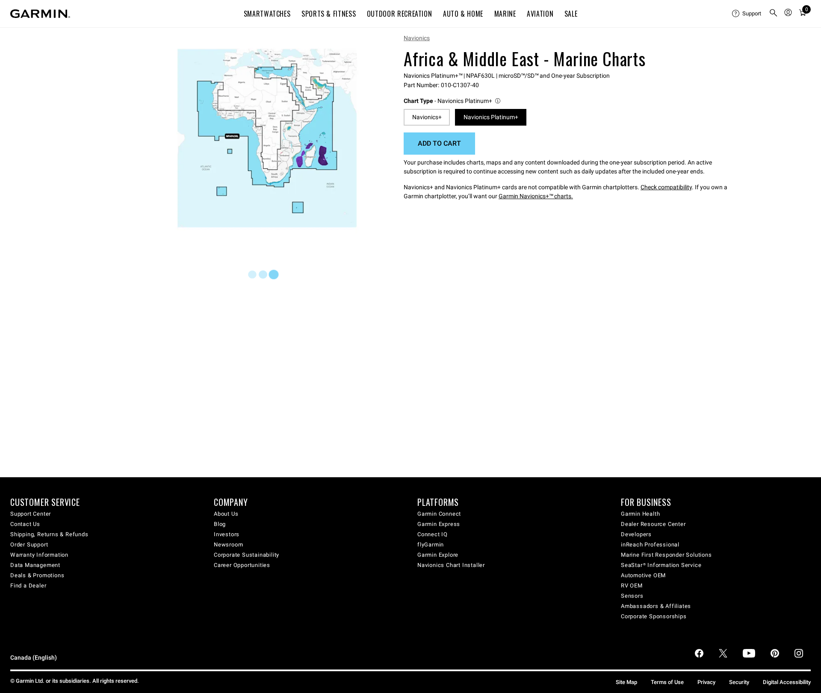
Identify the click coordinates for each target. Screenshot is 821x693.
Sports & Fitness (328, 14)
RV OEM (632, 585)
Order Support (29, 544)
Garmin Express (438, 524)
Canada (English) (33, 657)
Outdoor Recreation (399, 14)
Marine (505, 14)
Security (739, 682)
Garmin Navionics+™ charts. (536, 196)
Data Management (35, 565)
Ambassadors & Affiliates (656, 606)
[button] (453, 101)
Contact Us (25, 524)
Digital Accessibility (787, 682)
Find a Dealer (28, 585)
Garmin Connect (439, 514)
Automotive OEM (643, 575)
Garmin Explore (437, 555)
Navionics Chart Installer (451, 565)
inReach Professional (650, 544)
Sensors (632, 596)
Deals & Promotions (37, 575)
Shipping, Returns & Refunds (49, 534)
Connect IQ (432, 534)
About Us (226, 514)
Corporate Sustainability (246, 555)
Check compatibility (666, 187)
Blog (220, 524)
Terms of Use (667, 682)
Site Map (626, 682)
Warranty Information (39, 555)
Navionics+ (427, 117)
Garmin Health (640, 514)
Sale (571, 14)
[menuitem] (747, 13)
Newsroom (228, 544)
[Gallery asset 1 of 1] (267, 138)
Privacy (706, 682)
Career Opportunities (242, 565)
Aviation (540, 14)
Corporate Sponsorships (654, 616)
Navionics (417, 38)
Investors (226, 534)
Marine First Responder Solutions (666, 555)
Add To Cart (439, 143)
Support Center (30, 514)
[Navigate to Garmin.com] (40, 13)
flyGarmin (430, 544)
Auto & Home (463, 14)
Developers (636, 534)
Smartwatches (267, 14)
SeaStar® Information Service (661, 565)
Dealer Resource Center (653, 524)
